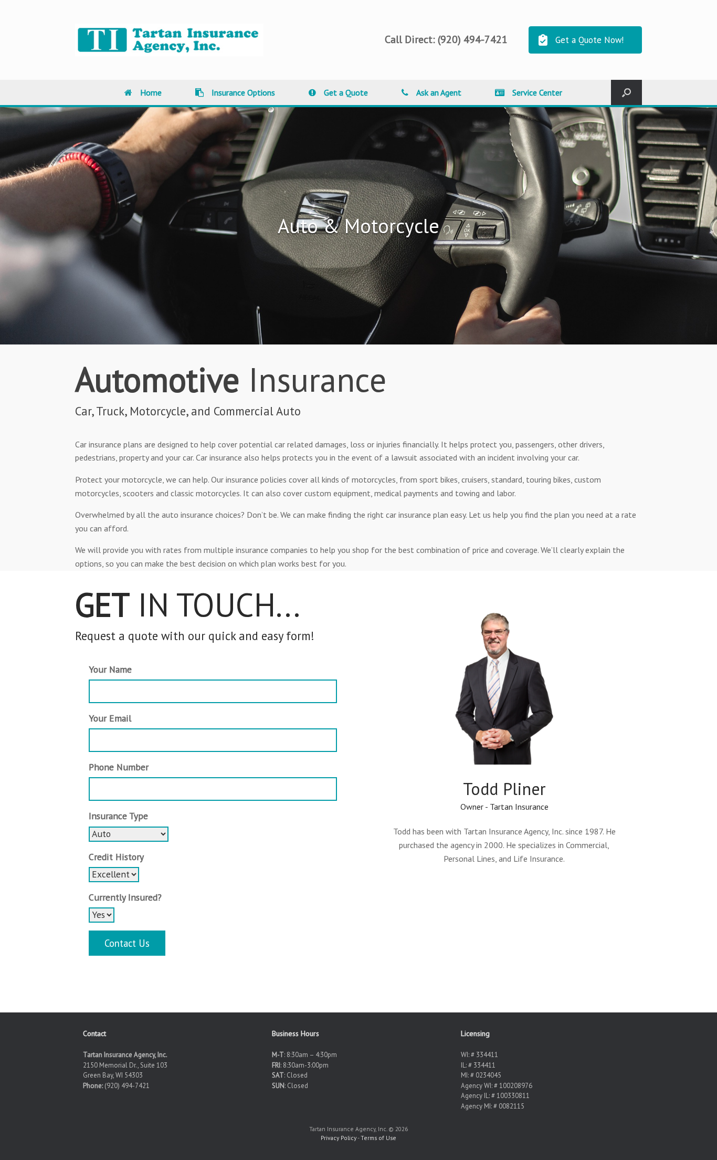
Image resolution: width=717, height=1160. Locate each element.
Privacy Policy (338, 1138)
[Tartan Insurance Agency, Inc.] (169, 40)
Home (151, 92)
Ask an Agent (438, 92)
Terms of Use (378, 1138)
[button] (626, 92)
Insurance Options (243, 92)
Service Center (537, 92)
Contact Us (127, 943)
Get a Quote (346, 92)
